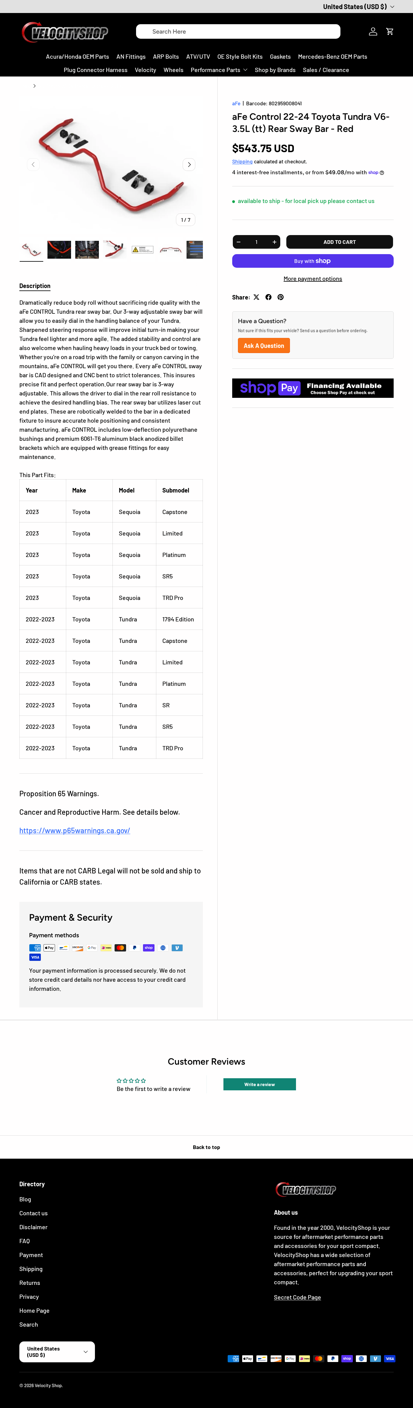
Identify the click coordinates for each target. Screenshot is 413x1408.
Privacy (29, 1296)
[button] (390, 31)
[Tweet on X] (256, 297)
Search (28, 1324)
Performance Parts (215, 69)
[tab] (34, 285)
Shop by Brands (275, 69)
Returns (29, 1282)
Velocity (145, 69)
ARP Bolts (166, 56)
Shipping (242, 161)
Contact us (33, 1212)
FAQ (24, 1240)
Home (25, 86)
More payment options (313, 278)
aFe (236, 103)
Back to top (206, 1147)
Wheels (174, 69)
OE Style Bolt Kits (240, 56)
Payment (31, 1254)
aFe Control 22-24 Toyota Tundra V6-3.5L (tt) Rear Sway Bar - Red (83, 86)
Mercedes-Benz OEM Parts (332, 56)
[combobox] (238, 31)
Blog (25, 1199)
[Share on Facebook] (268, 297)
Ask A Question (264, 345)
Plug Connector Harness (96, 69)
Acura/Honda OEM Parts (77, 56)
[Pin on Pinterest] (281, 297)
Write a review (259, 1084)
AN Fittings (131, 56)
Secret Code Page (297, 1297)
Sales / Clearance (326, 69)
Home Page (34, 1310)
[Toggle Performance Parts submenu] (245, 69)
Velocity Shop (48, 1385)
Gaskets (280, 56)
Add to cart (340, 241)
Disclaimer (33, 1226)
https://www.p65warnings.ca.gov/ (74, 830)
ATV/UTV (198, 56)
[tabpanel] (111, 528)
